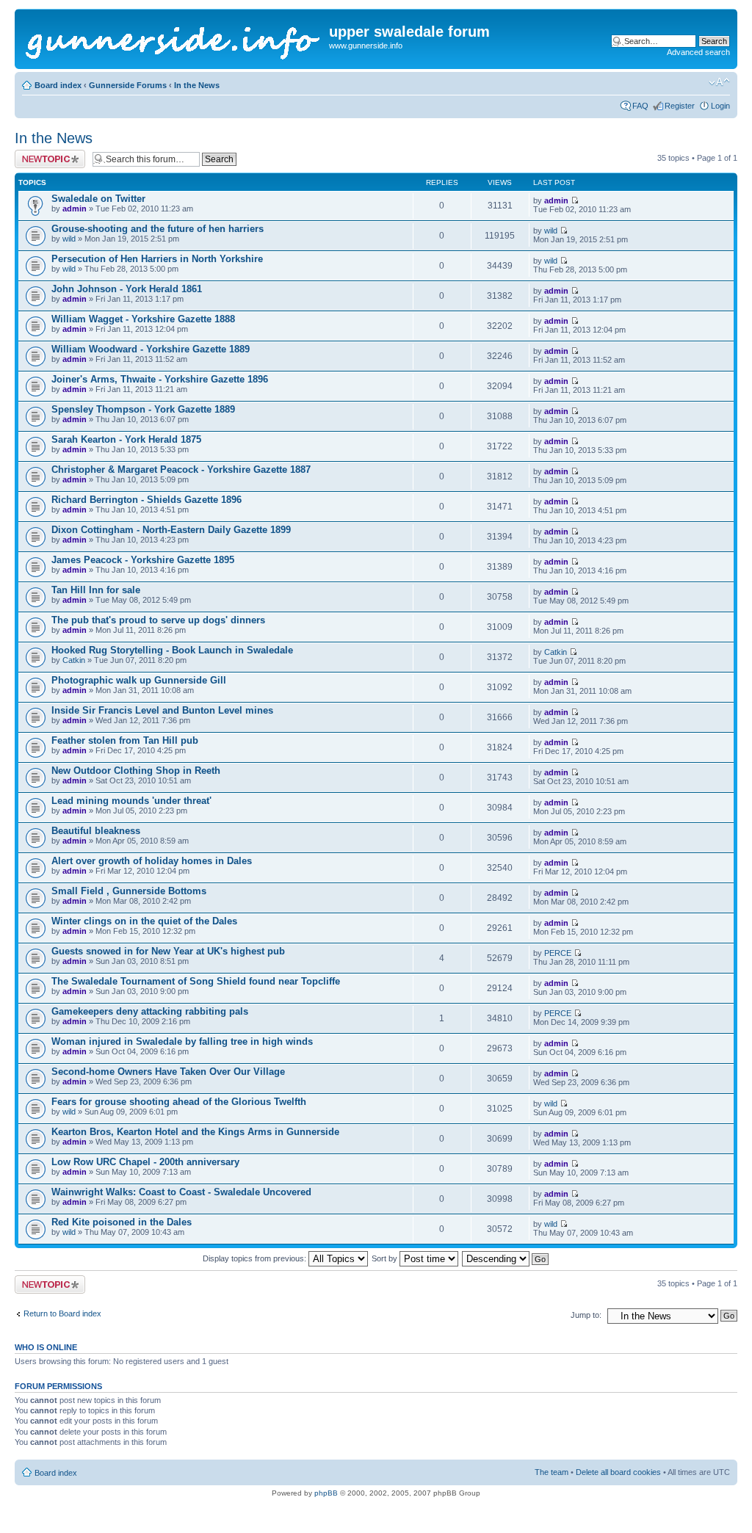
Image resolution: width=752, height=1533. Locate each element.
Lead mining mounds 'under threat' (131, 800)
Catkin (73, 660)
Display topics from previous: (255, 1258)
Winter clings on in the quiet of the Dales (144, 921)
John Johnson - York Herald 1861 (126, 288)
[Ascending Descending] (506, 1258)
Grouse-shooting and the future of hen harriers (157, 228)
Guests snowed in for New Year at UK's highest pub (168, 951)
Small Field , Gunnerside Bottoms (128, 890)
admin (74, 208)
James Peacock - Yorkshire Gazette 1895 (142, 559)
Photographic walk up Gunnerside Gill (138, 680)
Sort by (386, 1258)
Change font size (719, 82)
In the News (197, 85)
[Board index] (173, 38)
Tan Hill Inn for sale (95, 589)
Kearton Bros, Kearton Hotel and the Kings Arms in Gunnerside (195, 1131)
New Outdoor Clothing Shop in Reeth (135, 770)
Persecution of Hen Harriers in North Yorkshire (157, 258)
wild (69, 238)
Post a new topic (44, 154)
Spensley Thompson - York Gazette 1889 (143, 409)
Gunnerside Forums (128, 85)
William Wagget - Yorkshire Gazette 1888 (143, 319)
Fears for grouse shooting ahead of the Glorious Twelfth (178, 1101)
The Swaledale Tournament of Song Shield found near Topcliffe (195, 981)
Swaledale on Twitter (98, 198)
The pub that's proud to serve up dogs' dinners (158, 620)
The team (551, 1472)
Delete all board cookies (618, 1472)
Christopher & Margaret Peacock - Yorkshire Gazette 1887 (181, 469)
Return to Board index (62, 1313)
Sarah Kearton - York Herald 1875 (126, 439)
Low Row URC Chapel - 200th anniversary (145, 1161)
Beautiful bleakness (95, 830)
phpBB (326, 1493)
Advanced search (698, 52)
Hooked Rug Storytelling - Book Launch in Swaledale (172, 650)
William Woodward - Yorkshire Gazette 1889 (150, 349)
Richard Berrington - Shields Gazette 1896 (146, 499)
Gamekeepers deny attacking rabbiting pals (149, 1011)
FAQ (640, 105)
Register (680, 105)
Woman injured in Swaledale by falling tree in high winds (182, 1041)
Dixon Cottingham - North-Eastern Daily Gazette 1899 (171, 529)
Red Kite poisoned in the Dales (121, 1222)
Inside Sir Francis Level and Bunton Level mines (162, 710)
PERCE (557, 953)
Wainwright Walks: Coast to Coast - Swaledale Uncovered (181, 1191)
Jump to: (586, 1315)
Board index (58, 85)
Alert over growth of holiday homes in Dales (151, 860)
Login (720, 105)
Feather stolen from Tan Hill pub (124, 740)
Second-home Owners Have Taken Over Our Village (168, 1071)
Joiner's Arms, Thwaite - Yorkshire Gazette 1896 (159, 379)
